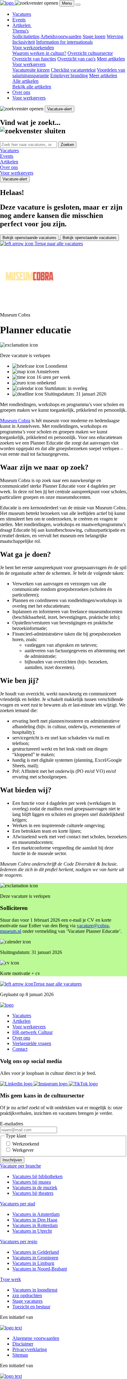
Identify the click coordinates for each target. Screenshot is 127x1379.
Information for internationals (64, 42)
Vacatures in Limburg (33, 1263)
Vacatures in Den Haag (34, 1219)
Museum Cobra (15, 420)
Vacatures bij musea (31, 1182)
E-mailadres (11, 1123)
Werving (115, 36)
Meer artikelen (111, 58)
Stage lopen (94, 36)
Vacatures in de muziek (34, 1187)
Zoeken (67, 144)
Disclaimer (22, 1343)
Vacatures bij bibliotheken (37, 1176)
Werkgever (23, 1150)
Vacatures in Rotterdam (35, 1225)
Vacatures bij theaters (32, 1193)
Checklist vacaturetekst (73, 70)
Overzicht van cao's (76, 58)
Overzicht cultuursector (90, 53)
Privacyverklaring (29, 1349)
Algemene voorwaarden (35, 1338)
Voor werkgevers (29, 97)
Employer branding (69, 75)
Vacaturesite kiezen (31, 70)
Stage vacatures (27, 1301)
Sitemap (20, 1355)
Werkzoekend (25, 1143)
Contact (19, 1049)
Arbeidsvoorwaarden (60, 36)
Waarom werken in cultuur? (39, 53)
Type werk (10, 1279)
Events (19, 19)
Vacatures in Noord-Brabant (39, 1268)
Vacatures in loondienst (34, 1290)
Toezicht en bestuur (31, 1306)
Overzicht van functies (34, 58)
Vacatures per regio (18, 1241)
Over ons (21, 92)
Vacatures (21, 14)
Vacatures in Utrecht (32, 1231)
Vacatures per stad (17, 1203)
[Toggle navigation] (78, 5)
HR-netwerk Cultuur (32, 1032)
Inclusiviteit (23, 42)
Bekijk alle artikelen (31, 86)
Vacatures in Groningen (35, 1257)
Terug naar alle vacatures (58, 243)
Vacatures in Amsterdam (35, 1214)
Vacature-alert (59, 109)
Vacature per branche (20, 1165)
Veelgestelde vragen (31, 1043)
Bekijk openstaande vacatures (29, 237)
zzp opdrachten (27, 1295)
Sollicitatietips (25, 36)
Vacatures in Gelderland (35, 1252)
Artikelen (22, 25)
